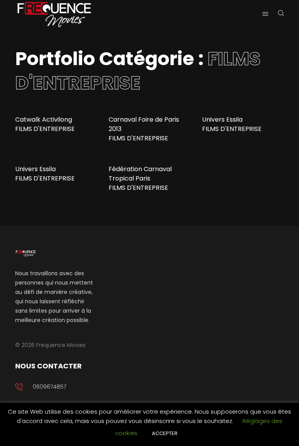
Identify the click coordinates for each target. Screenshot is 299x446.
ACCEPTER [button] (165, 433)
